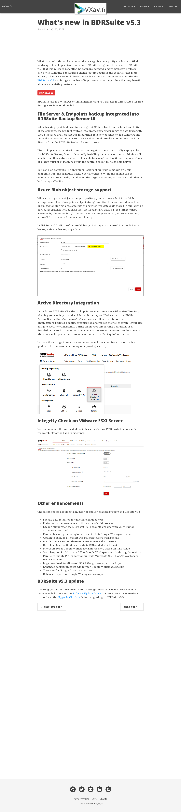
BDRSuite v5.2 (45, 80)
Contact (174, 6)
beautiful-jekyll (95, 803)
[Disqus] (90, 655)
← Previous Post (51, 607)
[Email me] (90, 789)
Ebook (143, 6)
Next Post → (132, 607)
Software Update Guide (86, 593)
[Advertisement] (90, 44)
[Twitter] (81, 789)
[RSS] (108, 789)
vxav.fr (103, 798)
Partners (127, 6)
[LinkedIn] (99, 789)
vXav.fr (7, 6)
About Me (159, 6)
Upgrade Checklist (69, 597)
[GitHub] (72, 789)
